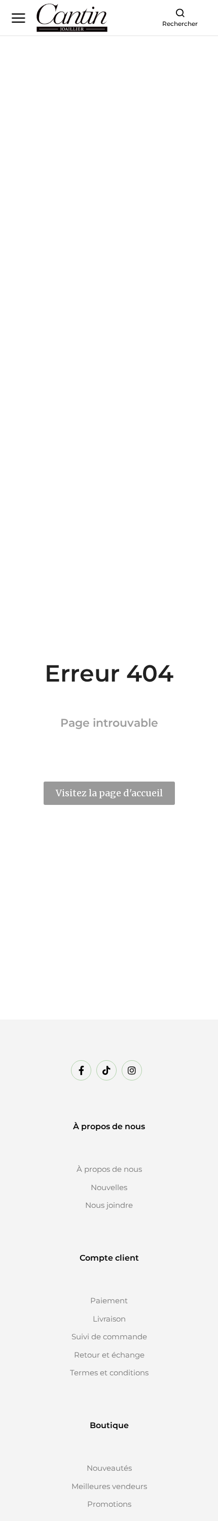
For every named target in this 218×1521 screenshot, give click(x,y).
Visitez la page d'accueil (109, 793)
